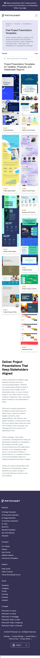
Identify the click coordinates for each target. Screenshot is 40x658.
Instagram (5, 588)
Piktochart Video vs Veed (11, 620)
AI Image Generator (9, 518)
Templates (17, 24)
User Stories (6, 552)
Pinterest (5, 597)
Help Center (6, 569)
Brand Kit (5, 527)
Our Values (6, 546)
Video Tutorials (7, 572)
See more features (8, 533)
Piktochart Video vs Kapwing (12, 623)
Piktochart (9, 24)
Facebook (5, 585)
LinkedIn (5, 600)
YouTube (5, 594)
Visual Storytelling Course (11, 575)
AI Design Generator (9, 512)
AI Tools (4, 524)
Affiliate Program (7, 555)
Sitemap (7, 636)
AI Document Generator (10, 515)
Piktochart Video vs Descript (12, 626)
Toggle (36, 53)
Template (5, 536)
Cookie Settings (17, 636)
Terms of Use (13, 639)
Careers (4, 549)
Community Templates (10, 558)
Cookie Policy (30, 636)
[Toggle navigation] (36, 15)
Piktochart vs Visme (9, 614)
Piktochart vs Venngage (10, 617)
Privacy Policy (25, 639)
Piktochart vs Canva (9, 611)
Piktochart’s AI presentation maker (14, 468)
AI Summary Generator (10, 521)
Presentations (27, 24)
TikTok (4, 591)
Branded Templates (8, 530)
